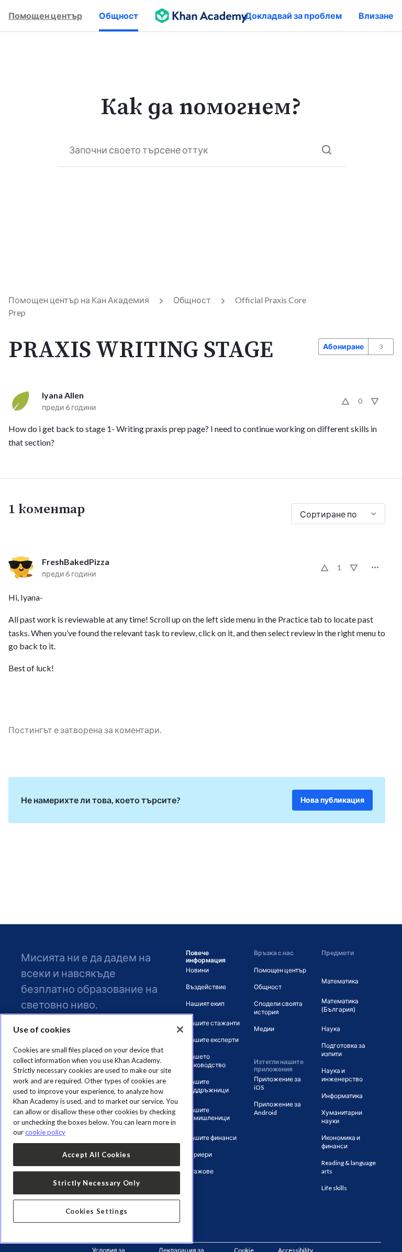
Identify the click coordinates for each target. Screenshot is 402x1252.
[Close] (180, 1029)
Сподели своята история (278, 1008)
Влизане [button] (376, 15)
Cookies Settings (96, 1211)
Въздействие (206, 987)
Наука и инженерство (342, 1075)
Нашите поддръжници (207, 1086)
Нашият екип (205, 1003)
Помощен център (45, 15)
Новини (197, 970)
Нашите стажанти (213, 1023)
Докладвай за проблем (293, 15)
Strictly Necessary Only (96, 1183)
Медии (264, 1029)
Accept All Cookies (96, 1154)
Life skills (334, 1188)
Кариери (199, 1154)
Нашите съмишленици (208, 1114)
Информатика (342, 1096)
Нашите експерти (212, 1040)
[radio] (345, 401)
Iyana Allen (63, 395)
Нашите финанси (211, 1138)
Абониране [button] (343, 346)
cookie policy (45, 1132)
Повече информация (206, 956)
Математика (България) (340, 1005)
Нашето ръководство (206, 1060)
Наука (330, 1029)
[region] (96, 1129)
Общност (118, 15)
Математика (340, 981)
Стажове (200, 1171)
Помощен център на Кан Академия (78, 300)
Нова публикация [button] (332, 799)
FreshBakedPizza (75, 562)
